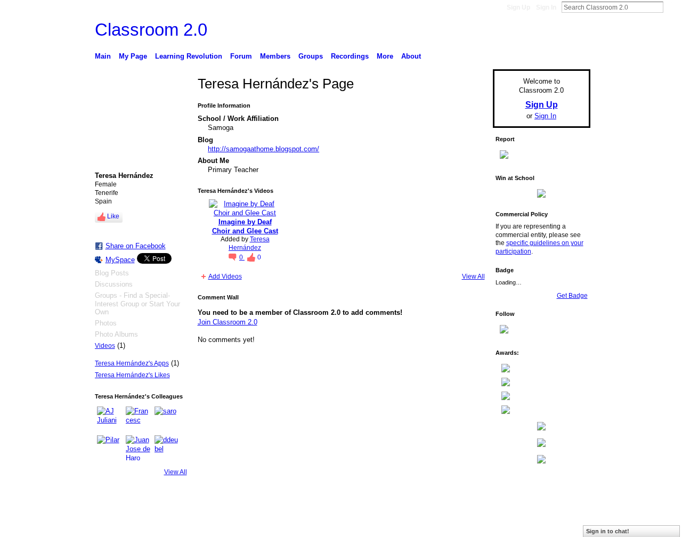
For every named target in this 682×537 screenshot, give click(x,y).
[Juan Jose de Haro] (138, 448)
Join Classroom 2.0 (227, 322)
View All (175, 472)
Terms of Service (566, 524)
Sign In (546, 7)
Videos (105, 345)
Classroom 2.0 (151, 29)
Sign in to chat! (607, 531)
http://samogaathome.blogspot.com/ (263, 149)
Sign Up (518, 7)
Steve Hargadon (175, 524)
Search (672, 7)
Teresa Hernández (249, 243)
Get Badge (572, 295)
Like (113, 216)
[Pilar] (110, 448)
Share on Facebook (135, 246)
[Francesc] (138, 419)
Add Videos (225, 276)
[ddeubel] (167, 448)
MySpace (120, 260)
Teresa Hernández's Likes (132, 375)
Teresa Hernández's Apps (132, 363)
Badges (469, 524)
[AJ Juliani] (110, 419)
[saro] (167, 419)
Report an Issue (511, 524)
